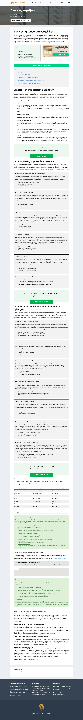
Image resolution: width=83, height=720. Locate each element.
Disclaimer (42, 713)
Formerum (59, 558)
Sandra (22, 659)
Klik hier (45, 564)
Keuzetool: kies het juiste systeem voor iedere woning (29, 82)
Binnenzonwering (54, 3)
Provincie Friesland (34, 512)
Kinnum (55, 558)
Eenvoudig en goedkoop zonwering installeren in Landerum (30, 73)
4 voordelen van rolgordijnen (37, 690)
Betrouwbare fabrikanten (23, 79)
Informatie (63, 3)
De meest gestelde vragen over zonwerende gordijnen (29, 83)
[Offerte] (56, 51)
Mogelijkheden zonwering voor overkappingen (41, 686)
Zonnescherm (20, 606)
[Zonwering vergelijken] (18, 3)
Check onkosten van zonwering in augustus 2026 (28, 77)
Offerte (69, 3)
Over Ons (38, 713)
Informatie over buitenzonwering (24, 74)
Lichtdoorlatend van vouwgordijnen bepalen (41, 692)
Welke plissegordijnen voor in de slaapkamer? (41, 688)
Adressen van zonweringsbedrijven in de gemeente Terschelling (31, 80)
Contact (33, 713)
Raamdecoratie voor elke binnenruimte (26, 76)
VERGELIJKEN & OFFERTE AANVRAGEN (21, 20)
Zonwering (34, 3)
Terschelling (41, 711)
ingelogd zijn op (20, 672)
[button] (41, 65)
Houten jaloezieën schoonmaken (38, 695)
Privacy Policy (48, 713)
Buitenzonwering (42, 3)
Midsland (64, 558)
